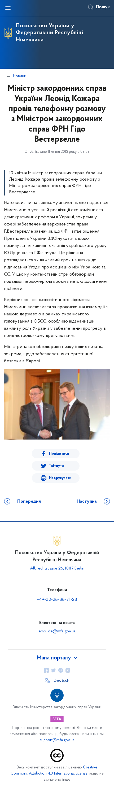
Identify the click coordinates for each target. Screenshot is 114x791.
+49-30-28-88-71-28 (57, 599)
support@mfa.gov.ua (57, 740)
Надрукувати (60, 478)
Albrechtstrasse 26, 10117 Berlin (57, 568)
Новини (19, 76)
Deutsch (61, 681)
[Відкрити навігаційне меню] (8, 8)
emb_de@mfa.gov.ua (57, 631)
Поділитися (59, 454)
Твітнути (56, 466)
